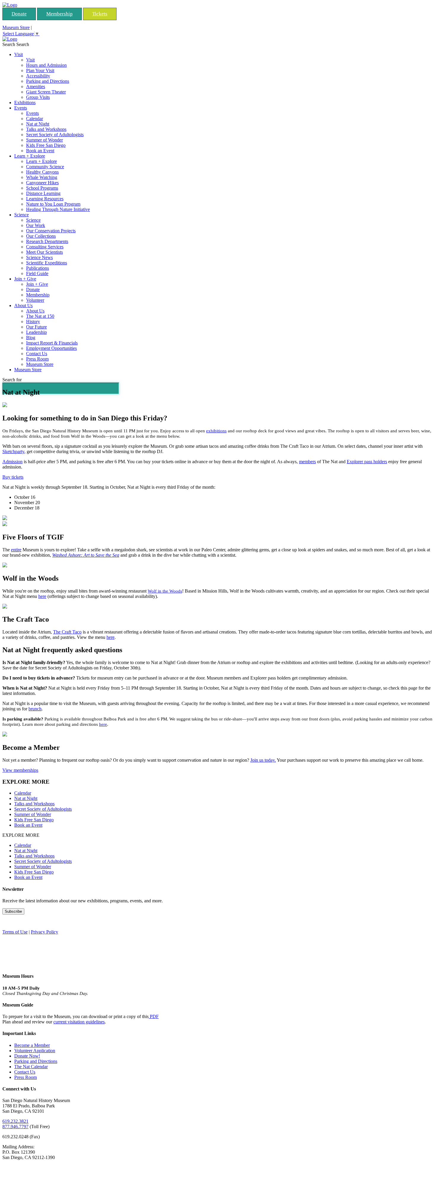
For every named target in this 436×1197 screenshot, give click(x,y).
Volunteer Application (34, 1050)
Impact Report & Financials (52, 342)
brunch (35, 708)
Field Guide (37, 273)
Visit (18, 54)
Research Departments (47, 241)
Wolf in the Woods (165, 591)
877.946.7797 (15, 1126)
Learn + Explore (29, 155)
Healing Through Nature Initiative (58, 209)
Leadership (36, 332)
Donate (19, 14)
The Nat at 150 (40, 316)
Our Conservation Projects (51, 230)
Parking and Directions (47, 81)
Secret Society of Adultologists (55, 134)
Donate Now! (27, 1055)
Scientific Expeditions (46, 262)
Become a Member (32, 1045)
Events (20, 107)
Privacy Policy (44, 931)
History (33, 321)
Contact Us (36, 353)
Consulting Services (44, 246)
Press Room (37, 358)
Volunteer (35, 300)
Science (21, 214)
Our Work (35, 225)
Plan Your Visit (40, 70)
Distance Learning (43, 193)
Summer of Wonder (44, 139)
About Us (23, 305)
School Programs (42, 187)
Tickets (99, 14)
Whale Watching (41, 177)
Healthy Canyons (42, 171)
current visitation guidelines (79, 1021)
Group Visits (38, 97)
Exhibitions (25, 102)
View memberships (20, 770)
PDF (154, 1016)
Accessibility (38, 75)
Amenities (35, 86)
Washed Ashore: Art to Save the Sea (85, 555)
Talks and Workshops (46, 129)
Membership (59, 14)
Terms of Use (15, 931)
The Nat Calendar (31, 1066)
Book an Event (40, 150)
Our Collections (41, 236)
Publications (37, 268)
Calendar (34, 118)
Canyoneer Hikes (42, 182)
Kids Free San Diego (46, 145)
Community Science (45, 166)
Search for (12, 379)
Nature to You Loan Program (53, 204)
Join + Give (25, 278)
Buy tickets (12, 477)
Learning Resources (44, 198)
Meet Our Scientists (44, 252)
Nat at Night (37, 123)
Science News (39, 257)
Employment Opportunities (51, 348)
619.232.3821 (15, 1121)
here (42, 596)
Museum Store (16, 27)
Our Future (36, 326)
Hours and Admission (46, 65)
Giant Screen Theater (46, 91)
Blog (30, 337)
